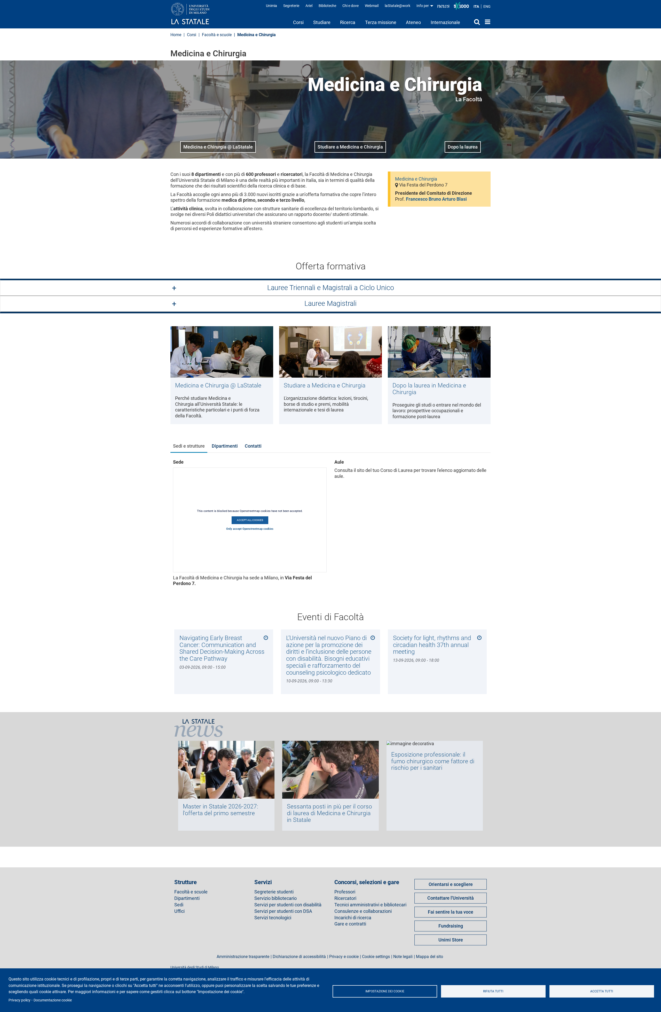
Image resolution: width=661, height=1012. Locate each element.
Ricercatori (345, 898)
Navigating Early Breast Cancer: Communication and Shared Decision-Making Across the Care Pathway (221, 648)
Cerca (472, 22)
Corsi (298, 22)
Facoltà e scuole (217, 34)
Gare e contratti (350, 924)
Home (486, 22)
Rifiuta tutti (493, 991)
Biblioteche (327, 6)
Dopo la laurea (463, 147)
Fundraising (450, 926)
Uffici (179, 911)
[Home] (195, 14)
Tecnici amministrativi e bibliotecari (370, 904)
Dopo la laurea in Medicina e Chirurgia (429, 389)
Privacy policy (19, 1000)
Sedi (178, 904)
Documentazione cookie (53, 1000)
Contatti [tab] (253, 446)
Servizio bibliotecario (275, 898)
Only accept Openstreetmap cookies (249, 529)
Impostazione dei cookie (384, 991)
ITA (476, 6)
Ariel (308, 6)
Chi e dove (350, 6)
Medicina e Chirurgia (416, 179)
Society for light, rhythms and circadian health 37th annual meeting (432, 644)
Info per (423, 6)
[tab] (330, 288)
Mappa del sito (429, 956)
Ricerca (347, 22)
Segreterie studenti (274, 891)
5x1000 (461, 6)
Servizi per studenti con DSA (283, 911)
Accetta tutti (601, 991)
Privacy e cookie (344, 956)
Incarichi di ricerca (352, 917)
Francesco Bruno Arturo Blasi (436, 199)
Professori (344, 891)
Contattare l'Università (450, 898)
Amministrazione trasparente (243, 956)
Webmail (372, 6)
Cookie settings (376, 956)
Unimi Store (450, 940)
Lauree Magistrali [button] (330, 303)
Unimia (271, 6)
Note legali (403, 956)
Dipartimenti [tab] (225, 446)
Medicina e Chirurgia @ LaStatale (218, 147)
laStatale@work (397, 6)
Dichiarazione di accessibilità (299, 956)
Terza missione (380, 22)
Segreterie (291, 6)
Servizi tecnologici (272, 917)
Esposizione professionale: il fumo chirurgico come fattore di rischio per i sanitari (432, 761)
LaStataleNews (443, 6)
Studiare (321, 22)
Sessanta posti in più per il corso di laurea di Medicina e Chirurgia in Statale (329, 813)
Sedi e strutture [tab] (189, 446)
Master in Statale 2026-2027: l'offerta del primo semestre (220, 810)
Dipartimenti (187, 898)
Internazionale (445, 22)
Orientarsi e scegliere (451, 884)
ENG (487, 6)
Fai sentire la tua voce (450, 912)
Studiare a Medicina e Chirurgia (350, 147)
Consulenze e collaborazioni (363, 911)
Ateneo (413, 22)
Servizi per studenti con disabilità (287, 904)
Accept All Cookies (250, 520)
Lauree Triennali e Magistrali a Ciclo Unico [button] (330, 288)
